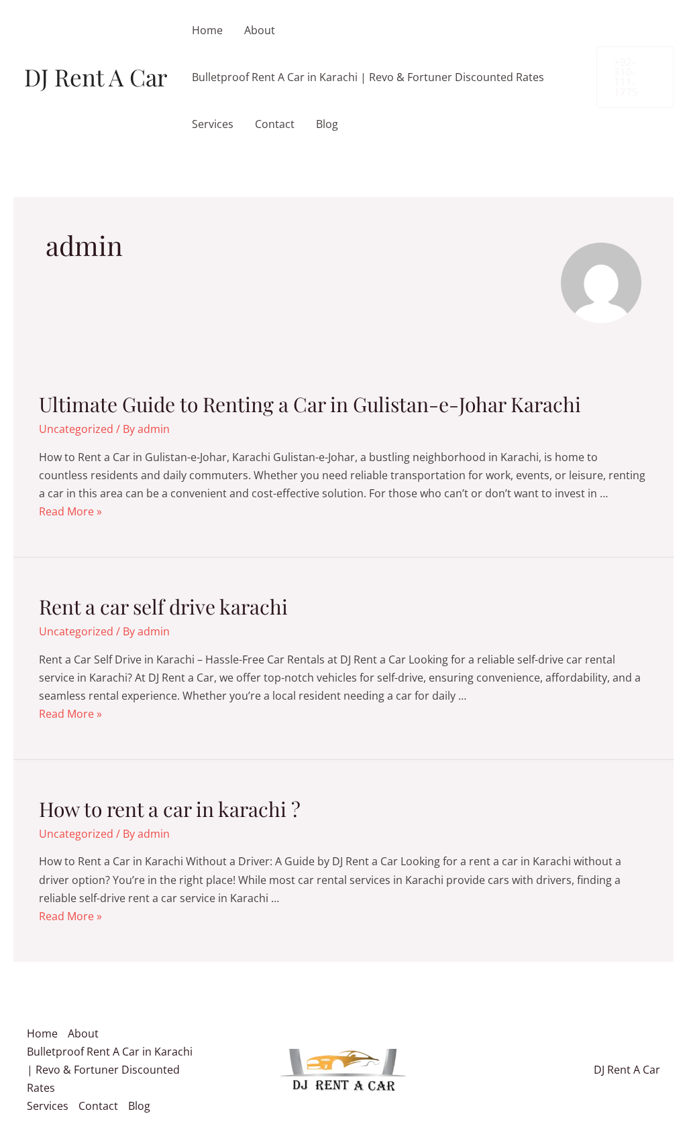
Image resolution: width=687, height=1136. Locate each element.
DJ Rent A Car (96, 76)
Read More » (70, 511)
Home (207, 30)
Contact (275, 124)
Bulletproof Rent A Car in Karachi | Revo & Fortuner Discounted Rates (368, 77)
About (259, 30)
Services (212, 124)
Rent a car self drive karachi (163, 606)
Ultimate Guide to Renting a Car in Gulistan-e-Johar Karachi (310, 404)
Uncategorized (76, 429)
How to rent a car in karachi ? (170, 809)
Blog (327, 124)
